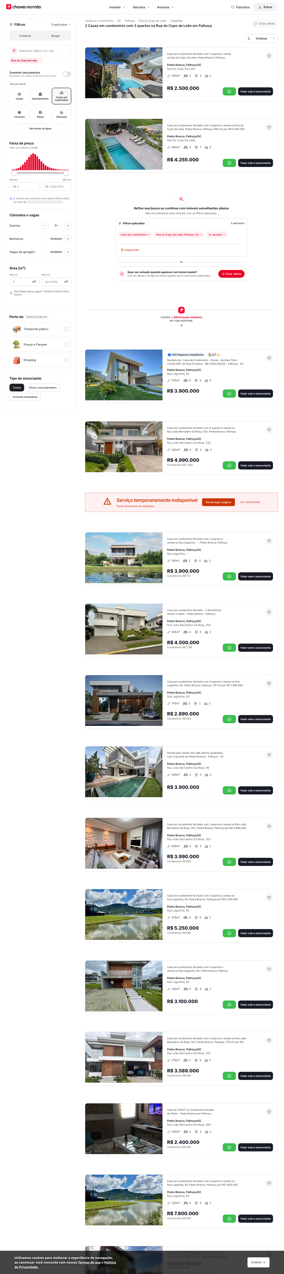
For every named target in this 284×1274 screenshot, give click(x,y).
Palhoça (130, 20)
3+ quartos (215, 234)
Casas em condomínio (99, 20)
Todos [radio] (17, 387)
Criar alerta (233, 273)
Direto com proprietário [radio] (43, 387)
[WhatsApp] (229, 91)
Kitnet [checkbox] (40, 116)
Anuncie (163, 7)
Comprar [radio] (25, 35)
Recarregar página (218, 502)
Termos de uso (89, 1262)
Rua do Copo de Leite (152, 20)
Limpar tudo (131, 249)
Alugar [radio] (55, 35)
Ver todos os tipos (40, 128)
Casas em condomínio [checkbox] (61, 98)
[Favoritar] (269, 56)
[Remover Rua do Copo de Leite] (40, 61)
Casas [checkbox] (19, 98)
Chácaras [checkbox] (61, 116)
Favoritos (243, 7)
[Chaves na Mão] (23, 7)
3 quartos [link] (176, 20)
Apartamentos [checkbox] (40, 98)
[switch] (40, 74)
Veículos (139, 7)
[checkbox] (40, 329)
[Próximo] (156, 90)
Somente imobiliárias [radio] (25, 396)
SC (119, 20)
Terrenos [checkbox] (19, 116)
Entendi (256, 1262)
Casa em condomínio (134, 234)
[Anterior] (149, 90)
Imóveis (115, 7)
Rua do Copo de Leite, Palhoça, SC (177, 234)
